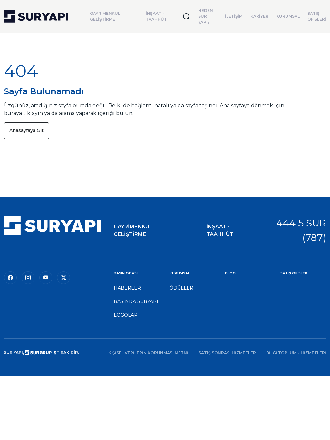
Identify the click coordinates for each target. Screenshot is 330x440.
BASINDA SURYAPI (136, 301)
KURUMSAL (288, 16)
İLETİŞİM (234, 16)
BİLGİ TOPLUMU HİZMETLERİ (296, 352)
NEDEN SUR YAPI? (205, 16)
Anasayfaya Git (26, 130)
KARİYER (259, 16)
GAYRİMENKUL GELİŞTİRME (105, 16)
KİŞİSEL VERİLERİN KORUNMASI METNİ (148, 352)
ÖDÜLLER (181, 288)
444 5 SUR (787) (301, 230)
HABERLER (127, 288)
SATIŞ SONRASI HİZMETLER (227, 352)
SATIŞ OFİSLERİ (316, 16)
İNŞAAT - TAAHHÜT (156, 16)
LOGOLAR (126, 315)
